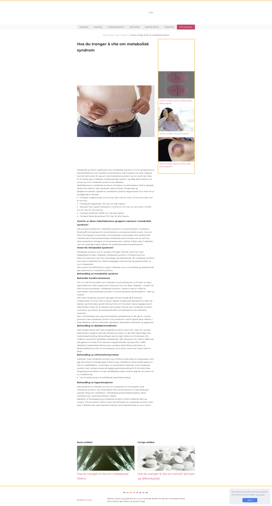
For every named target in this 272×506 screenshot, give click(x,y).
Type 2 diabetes (122, 35)
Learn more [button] (260, 495)
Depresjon (84, 27)
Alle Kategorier (186, 27)
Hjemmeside (108, 35)
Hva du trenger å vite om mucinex (174, 134)
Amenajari (88, 500)
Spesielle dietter (152, 27)
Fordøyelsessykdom (115, 27)
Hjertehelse (135, 27)
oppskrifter (169, 27)
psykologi (98, 27)
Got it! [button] (250, 500)
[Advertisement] (110, 12)
